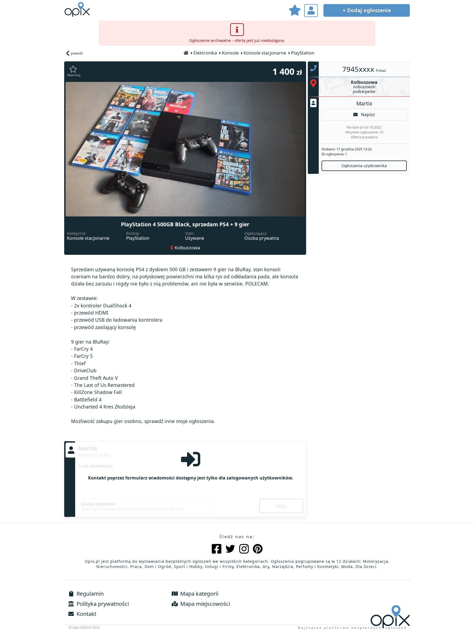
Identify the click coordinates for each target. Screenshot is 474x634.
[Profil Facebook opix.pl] (216, 549)
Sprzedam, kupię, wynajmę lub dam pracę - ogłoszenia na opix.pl (78, 9)
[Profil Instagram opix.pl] (244, 549)
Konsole (230, 53)
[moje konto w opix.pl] (311, 10)
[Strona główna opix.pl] (186, 53)
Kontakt (85, 614)
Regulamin (89, 593)
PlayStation (302, 53)
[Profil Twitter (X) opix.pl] (230, 549)
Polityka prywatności (102, 603)
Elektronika (205, 53)
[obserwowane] (294, 11)
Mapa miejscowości (204, 603)
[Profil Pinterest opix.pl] (258, 549)
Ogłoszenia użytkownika (364, 165)
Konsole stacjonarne (265, 53)
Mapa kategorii (198, 593)
